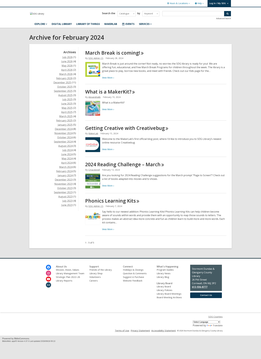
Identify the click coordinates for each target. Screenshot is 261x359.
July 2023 (67, 200)
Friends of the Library (100, 269)
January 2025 (65, 124)
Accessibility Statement (163, 330)
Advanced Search (223, 18)
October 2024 (64, 137)
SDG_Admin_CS (95, 58)
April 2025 (66, 112)
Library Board (164, 286)
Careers (93, 280)
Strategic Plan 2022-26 (68, 276)
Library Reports (64, 280)
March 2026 (65, 74)
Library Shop (96, 273)
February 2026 (64, 78)
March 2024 (65, 167)
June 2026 (66, 61)
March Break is (112, 52)
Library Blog (163, 276)
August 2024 (65, 146)
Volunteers (95, 276)
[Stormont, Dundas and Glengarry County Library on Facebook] (48, 267)
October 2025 (64, 86)
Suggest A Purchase (133, 276)
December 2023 (63, 179)
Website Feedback (132, 280)
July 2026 (67, 57)
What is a (108, 91)
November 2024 (63, 133)
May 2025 (67, 108)
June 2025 (66, 103)
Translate (218, 325)
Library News (164, 273)
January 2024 (65, 175)
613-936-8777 (199, 287)
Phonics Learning (110, 200)
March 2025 (65, 116)
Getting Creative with (125, 128)
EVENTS (130, 24)
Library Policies (164, 290)
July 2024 (67, 150)
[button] (178, 3)
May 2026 (67, 65)
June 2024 (66, 154)
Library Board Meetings (169, 293)
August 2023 (65, 196)
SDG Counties (215, 316)
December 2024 (63, 129)
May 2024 (67, 158)
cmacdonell (94, 169)
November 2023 (63, 184)
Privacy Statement (140, 330)
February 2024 (64, 171)
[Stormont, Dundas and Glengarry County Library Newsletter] (48, 285)
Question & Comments (135, 273)
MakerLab (93, 133)
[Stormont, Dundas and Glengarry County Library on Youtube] (48, 279)
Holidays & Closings (133, 269)
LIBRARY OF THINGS (88, 24)
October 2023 (64, 188)
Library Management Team (70, 273)
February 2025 (64, 120)
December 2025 (62, 82)
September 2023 (63, 192)
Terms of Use (122, 330)
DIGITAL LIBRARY (62, 24)
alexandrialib (94, 97)
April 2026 (66, 69)
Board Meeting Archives (169, 297)
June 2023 (66, 205)
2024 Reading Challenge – (123, 164)
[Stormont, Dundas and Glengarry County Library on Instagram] (48, 273)
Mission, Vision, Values (67, 269)
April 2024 (66, 162)
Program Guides (165, 269)
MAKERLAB (110, 24)
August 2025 (65, 95)
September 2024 (63, 141)
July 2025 (67, 99)
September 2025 (63, 91)
